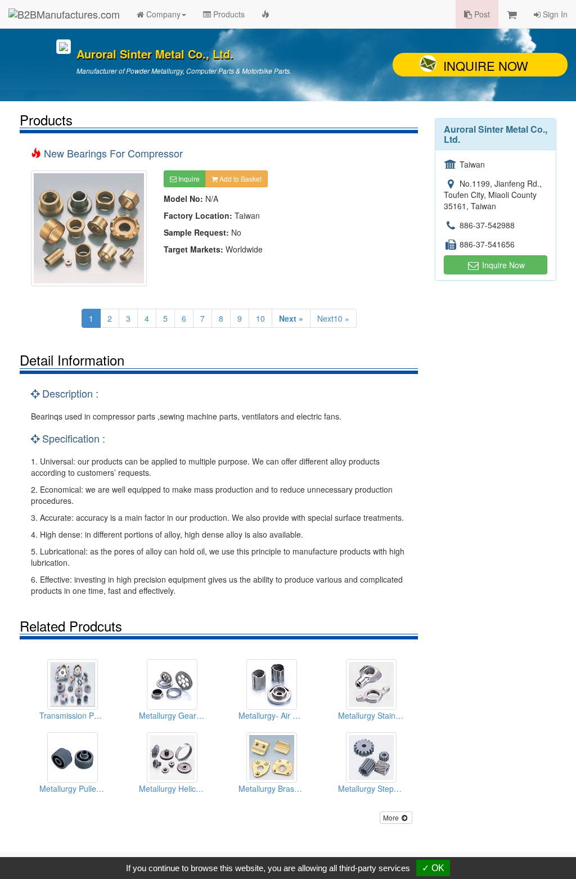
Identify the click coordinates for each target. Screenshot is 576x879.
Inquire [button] (188, 178)
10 (260, 318)
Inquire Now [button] (502, 265)
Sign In (554, 14)
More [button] (391, 817)
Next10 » (333, 318)
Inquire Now (485, 65)
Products (228, 14)
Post (481, 14)
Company (162, 14)
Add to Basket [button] (240, 178)
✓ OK (433, 868)
